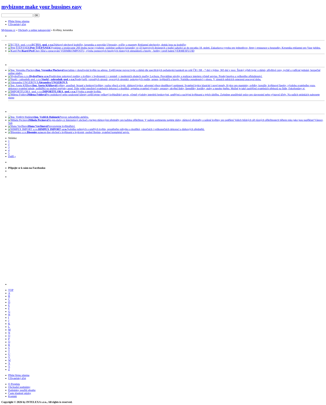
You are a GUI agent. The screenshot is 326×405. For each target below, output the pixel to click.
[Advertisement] (48, 60)
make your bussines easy (41, 7)
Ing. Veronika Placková (49, 70)
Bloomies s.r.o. (35, 132)
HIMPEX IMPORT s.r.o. (52, 129)
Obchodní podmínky (19, 387)
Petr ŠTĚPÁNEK (40, 47)
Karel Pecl (28, 50)
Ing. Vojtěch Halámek (46, 117)
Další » (12, 156)
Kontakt (12, 396)
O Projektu (14, 384)
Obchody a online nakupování (34, 30)
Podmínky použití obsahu (21, 390)
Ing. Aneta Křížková (44, 85)
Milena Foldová (37, 94)
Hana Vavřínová (37, 126)
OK (36, 15)
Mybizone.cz (8, 30)
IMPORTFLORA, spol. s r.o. (59, 91)
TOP (10, 290)
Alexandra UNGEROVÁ (53, 82)
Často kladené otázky (19, 393)
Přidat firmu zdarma (18, 21)
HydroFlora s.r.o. (39, 76)
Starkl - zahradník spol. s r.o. (58, 79)
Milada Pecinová (38, 120)
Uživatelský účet (17, 24)
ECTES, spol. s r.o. (42, 44)
